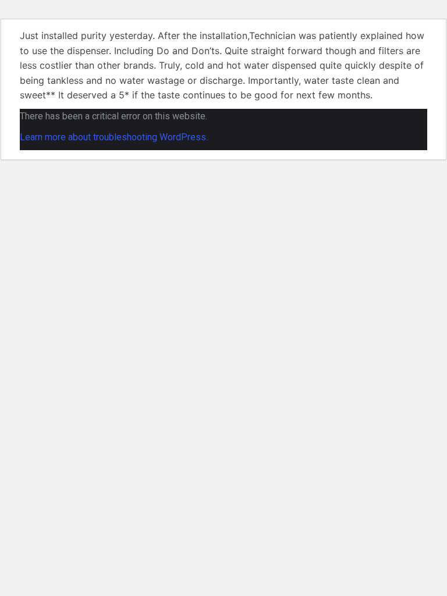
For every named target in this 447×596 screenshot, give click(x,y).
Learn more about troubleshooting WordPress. (114, 137)
